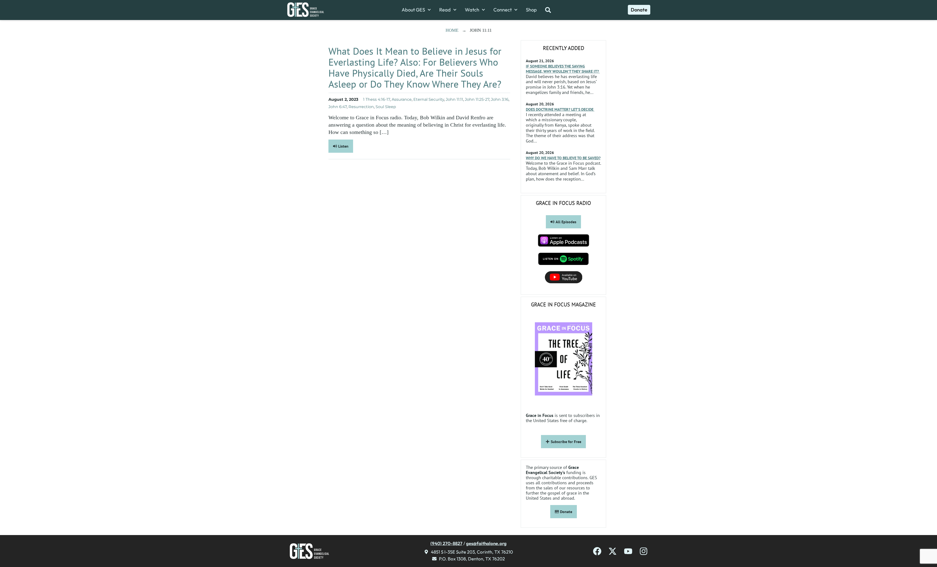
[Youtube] (628, 551)
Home (452, 30)
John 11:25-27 (477, 99)
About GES (413, 9)
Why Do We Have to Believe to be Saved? (563, 157)
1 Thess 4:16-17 (376, 99)
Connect (502, 9)
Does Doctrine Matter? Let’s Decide (560, 109)
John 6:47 (337, 106)
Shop (531, 9)
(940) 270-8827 (446, 543)
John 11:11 (454, 99)
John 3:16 (500, 99)
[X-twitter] (612, 551)
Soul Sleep (386, 106)
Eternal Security (428, 99)
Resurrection (361, 106)
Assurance (402, 99)
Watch (472, 9)
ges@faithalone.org (486, 543)
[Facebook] (597, 551)
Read (445, 9)
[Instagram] (643, 551)
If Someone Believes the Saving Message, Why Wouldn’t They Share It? (563, 69)
